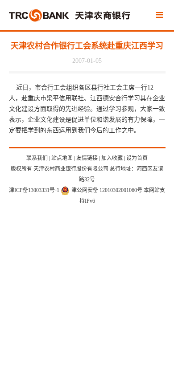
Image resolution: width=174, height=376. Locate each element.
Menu (159, 16)
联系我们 (37, 158)
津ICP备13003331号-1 (34, 190)
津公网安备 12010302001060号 (106, 190)
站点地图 (62, 158)
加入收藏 (112, 158)
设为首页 (137, 158)
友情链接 (87, 158)
